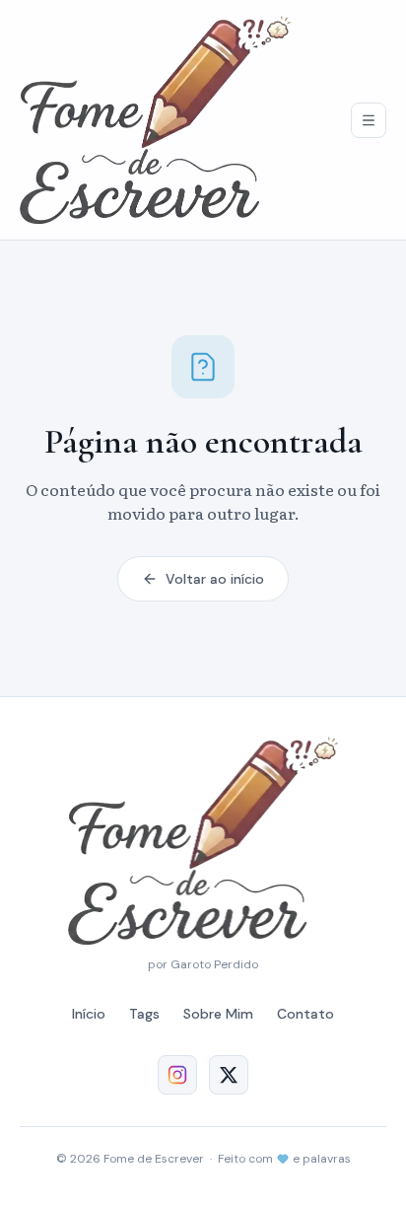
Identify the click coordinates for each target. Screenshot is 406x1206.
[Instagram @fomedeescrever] (177, 1075)
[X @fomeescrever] (228, 1075)
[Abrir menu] (368, 120)
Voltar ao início (215, 579)
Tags (144, 1014)
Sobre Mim (218, 1014)
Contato (305, 1014)
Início (88, 1014)
